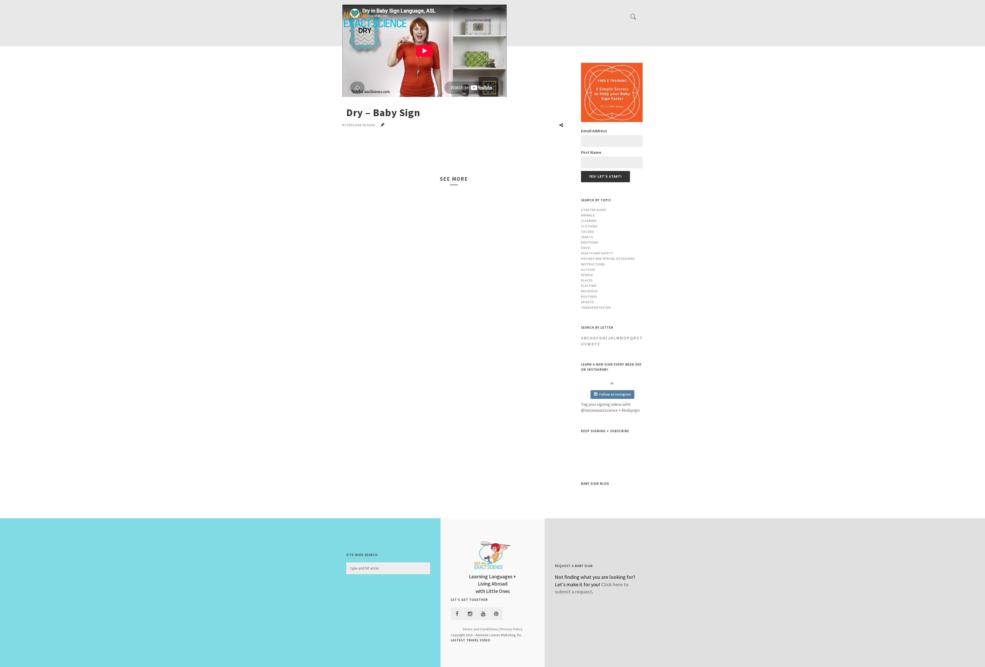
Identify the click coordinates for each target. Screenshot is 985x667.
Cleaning (589, 221)
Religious (589, 291)
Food (585, 248)
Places (587, 280)
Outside (588, 269)
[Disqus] (454, 424)
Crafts (587, 237)
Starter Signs (593, 210)
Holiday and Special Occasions (608, 258)
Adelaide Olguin (361, 125)
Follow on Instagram (615, 394)
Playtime (588, 286)
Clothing (589, 226)
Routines (589, 296)
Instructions (593, 264)
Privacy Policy (511, 629)
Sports (587, 302)
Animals (588, 215)
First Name (591, 152)
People (587, 275)
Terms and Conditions (480, 629)
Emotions (589, 242)
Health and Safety (597, 253)
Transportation (596, 307)
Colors (587, 232)
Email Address (594, 130)
